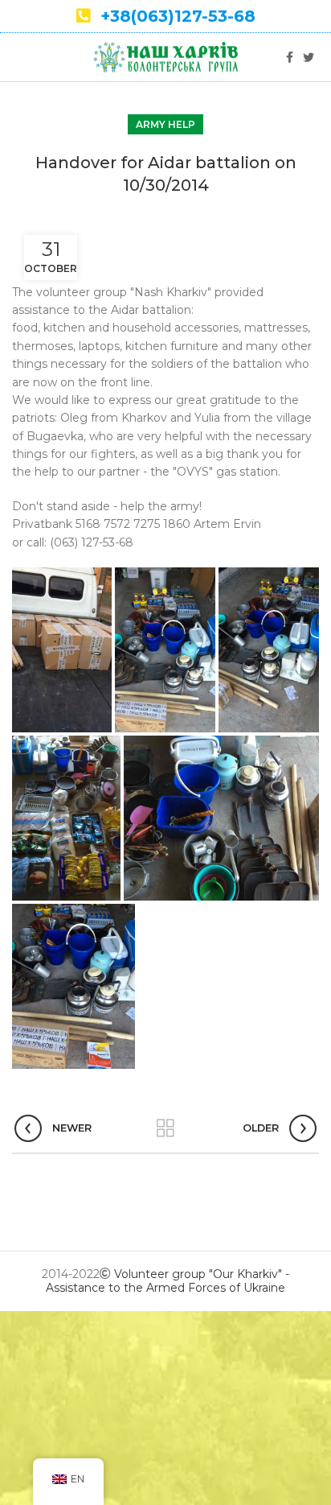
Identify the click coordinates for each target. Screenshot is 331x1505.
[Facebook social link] (289, 57)
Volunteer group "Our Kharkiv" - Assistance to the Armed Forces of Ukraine (167, 1281)
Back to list (165, 1128)
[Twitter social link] (308, 57)
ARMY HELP (165, 124)
